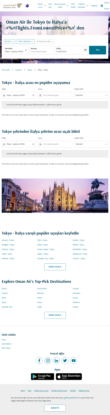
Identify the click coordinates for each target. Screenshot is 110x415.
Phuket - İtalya (78, 245)
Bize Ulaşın (6, 348)
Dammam (76, 293)
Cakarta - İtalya (79, 259)
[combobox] (19, 95)
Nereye (34, 49)
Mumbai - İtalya (8, 259)
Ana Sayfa (6, 70)
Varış (40, 89)
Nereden (8, 49)
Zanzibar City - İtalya (45, 259)
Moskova (76, 302)
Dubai (39, 298)
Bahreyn (40, 293)
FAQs (4, 340)
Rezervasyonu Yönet (61, 5)
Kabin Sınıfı (78, 89)
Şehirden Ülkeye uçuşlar (59, 391)
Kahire (4, 289)
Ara (97, 50)
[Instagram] (47, 360)
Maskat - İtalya (8, 240)
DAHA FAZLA (55, 267)
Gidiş (58, 49)
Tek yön (8, 41)
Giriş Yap (50, 5)
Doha (4, 298)
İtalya (29, 70)
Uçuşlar (18, 70)
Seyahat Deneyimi (83, 5)
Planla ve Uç (42, 5)
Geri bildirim (6, 344)
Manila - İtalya (78, 240)
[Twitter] (65, 360)
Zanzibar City (7, 307)
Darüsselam (42, 289)
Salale (39, 302)
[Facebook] (39, 360)
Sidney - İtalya (42, 254)
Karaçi (75, 298)
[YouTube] (73, 360)
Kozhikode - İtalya (80, 249)
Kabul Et (55, 408)
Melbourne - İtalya (80, 254)
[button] (25, 41)
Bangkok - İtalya (8, 245)
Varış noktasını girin (39, 52)
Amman (5, 293)
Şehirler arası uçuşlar (41, 391)
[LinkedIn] (56, 360)
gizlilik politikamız (71, 398)
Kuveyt (75, 307)
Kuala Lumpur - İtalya (45, 249)
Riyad (4, 302)
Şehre (29, 391)
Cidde (39, 307)
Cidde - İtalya (7, 254)
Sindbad (94, 6)
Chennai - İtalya (8, 249)
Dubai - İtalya (42, 245)
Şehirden (73, 391)
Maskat (76, 289)
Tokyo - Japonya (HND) (14, 52)
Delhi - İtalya (42, 240)
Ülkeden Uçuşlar (84, 391)
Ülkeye (23, 391)
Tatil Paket (73, 5)
